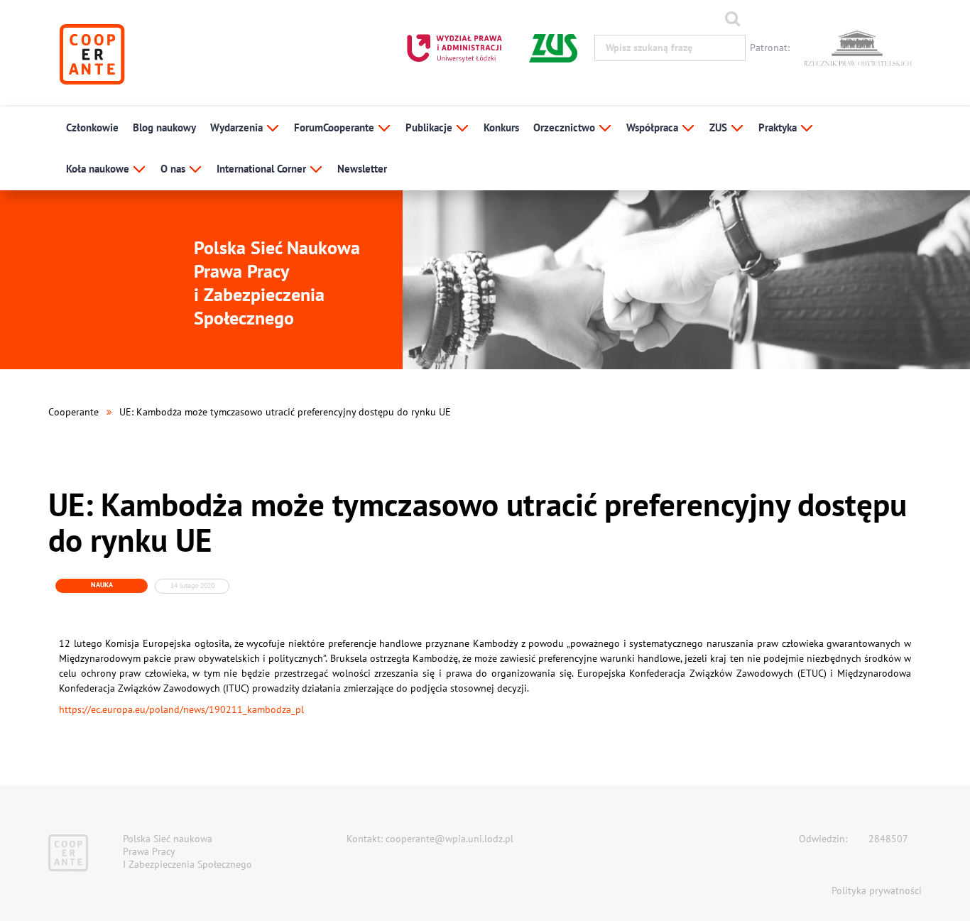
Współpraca (653, 127)
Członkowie (92, 127)
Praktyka (779, 127)
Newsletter (362, 168)
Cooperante (73, 411)
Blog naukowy (164, 127)
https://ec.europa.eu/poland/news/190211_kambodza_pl (181, 709)
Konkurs (501, 127)
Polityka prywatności (877, 890)
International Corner (263, 168)
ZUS (719, 127)
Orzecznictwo (565, 127)
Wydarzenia (238, 127)
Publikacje (430, 127)
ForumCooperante (335, 127)
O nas (174, 168)
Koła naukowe (99, 168)
